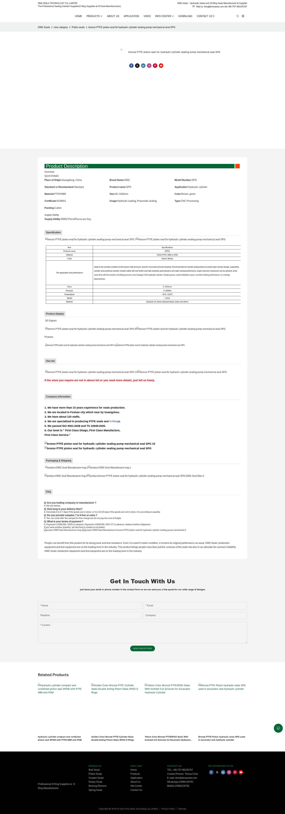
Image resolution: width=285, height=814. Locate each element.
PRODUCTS (95, 766)
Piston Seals (95, 774)
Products (135, 774)
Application (136, 778)
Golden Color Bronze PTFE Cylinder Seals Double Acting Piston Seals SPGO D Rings (112, 738)
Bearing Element (97, 786)
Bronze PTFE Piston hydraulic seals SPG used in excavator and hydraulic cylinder (221, 738)
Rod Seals (94, 770)
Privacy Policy (169, 808)
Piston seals (78, 27)
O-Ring (113, 421)
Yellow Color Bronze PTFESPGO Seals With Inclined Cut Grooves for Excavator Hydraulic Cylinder (168, 739)
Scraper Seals (96, 778)
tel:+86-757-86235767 (235, 6)
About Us (135, 782)
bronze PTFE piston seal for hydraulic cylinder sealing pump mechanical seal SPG (131, 27)
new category (61, 27)
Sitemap (182, 808)
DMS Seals (44, 27)
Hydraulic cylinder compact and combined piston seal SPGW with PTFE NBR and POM (60, 738)
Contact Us (136, 790)
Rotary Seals (95, 782)
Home (133, 770)
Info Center (136, 786)
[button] (213, 16)
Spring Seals (95, 790)
